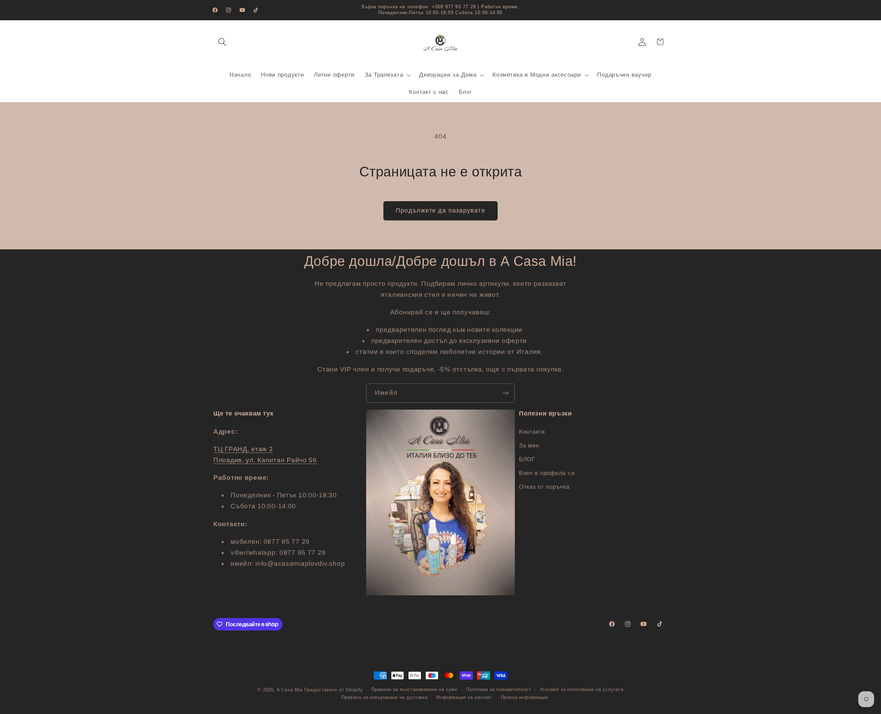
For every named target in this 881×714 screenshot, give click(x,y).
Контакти (532, 431)
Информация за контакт (464, 697)
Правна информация (524, 697)
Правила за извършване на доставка (384, 697)
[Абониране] (505, 393)
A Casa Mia (289, 689)
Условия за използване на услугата (582, 689)
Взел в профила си (547, 472)
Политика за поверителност (498, 689)
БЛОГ (527, 459)
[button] (222, 42)
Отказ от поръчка (544, 486)
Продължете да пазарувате (440, 210)
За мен (529, 445)
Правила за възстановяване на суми (414, 689)
